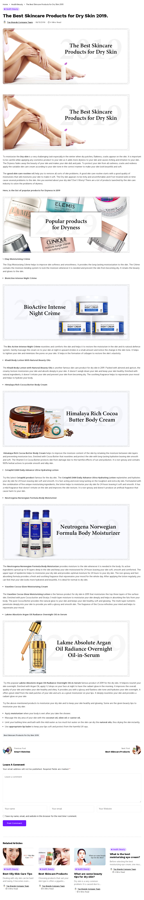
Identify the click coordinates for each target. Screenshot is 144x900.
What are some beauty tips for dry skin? (88, 875)
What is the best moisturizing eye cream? (125, 856)
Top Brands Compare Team (20, 22)
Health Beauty (17, 4)
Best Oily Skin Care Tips (17, 873)
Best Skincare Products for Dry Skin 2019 (21, 735)
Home (5, 4)
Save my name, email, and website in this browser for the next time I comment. (41, 816)
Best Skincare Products (53, 873)
